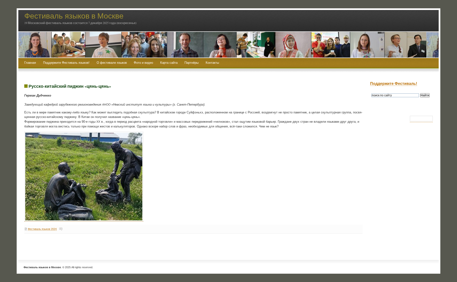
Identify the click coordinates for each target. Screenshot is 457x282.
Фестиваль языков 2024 (42, 229)
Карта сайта (169, 62)
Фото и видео (143, 62)
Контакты (212, 62)
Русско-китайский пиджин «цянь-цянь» (70, 86)
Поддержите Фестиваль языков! (66, 62)
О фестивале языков (112, 62)
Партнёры (191, 62)
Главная (30, 62)
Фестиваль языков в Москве (74, 15)
